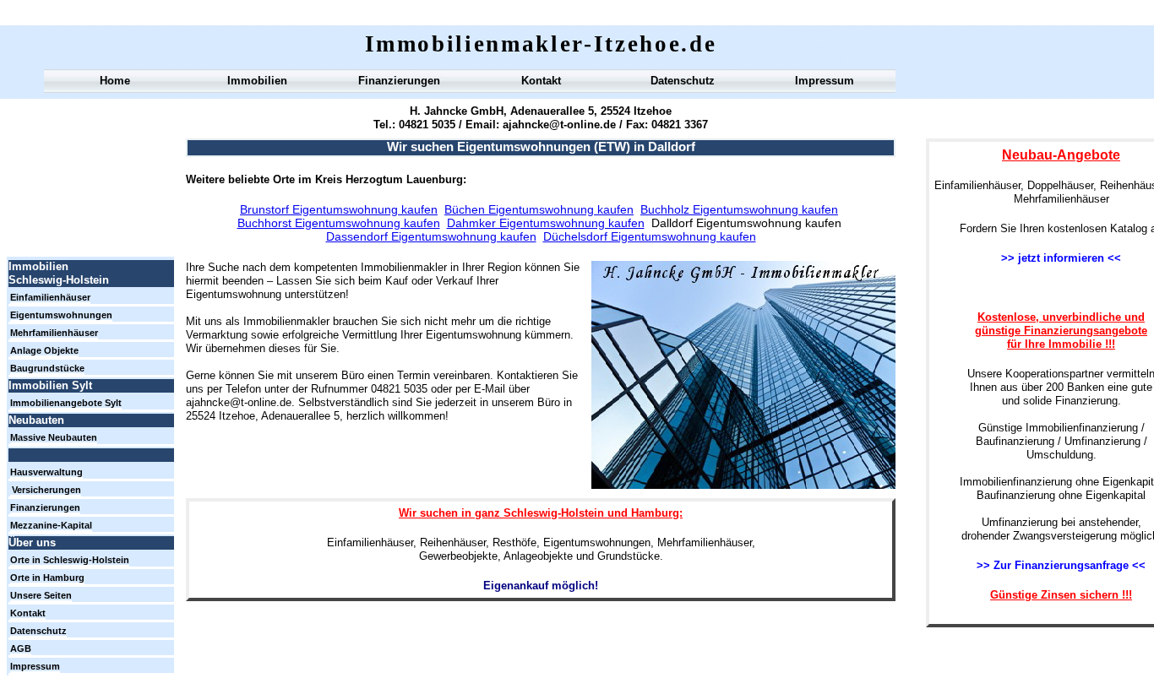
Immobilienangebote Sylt (66, 403)
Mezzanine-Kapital (51, 525)
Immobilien (257, 80)
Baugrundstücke (47, 368)
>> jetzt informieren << (1061, 258)
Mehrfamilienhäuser (54, 333)
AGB (20, 648)
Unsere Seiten (41, 595)
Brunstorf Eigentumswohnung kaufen (339, 209)
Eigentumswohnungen (61, 315)
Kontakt (541, 80)
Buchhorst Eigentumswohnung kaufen (338, 223)
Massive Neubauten (53, 437)
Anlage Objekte (44, 350)
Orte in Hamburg (47, 577)
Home (115, 80)
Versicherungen (46, 490)
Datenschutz (682, 80)
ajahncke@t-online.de (557, 124)
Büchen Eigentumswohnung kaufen (539, 209)
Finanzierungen (399, 80)
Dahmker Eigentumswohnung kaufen (546, 223)
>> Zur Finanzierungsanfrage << (1061, 565)
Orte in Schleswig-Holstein (69, 560)
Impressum (824, 80)
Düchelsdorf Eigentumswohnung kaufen (649, 236)
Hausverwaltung (46, 472)
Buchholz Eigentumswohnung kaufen (739, 209)
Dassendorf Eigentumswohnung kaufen (431, 236)
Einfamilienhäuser (50, 297)
